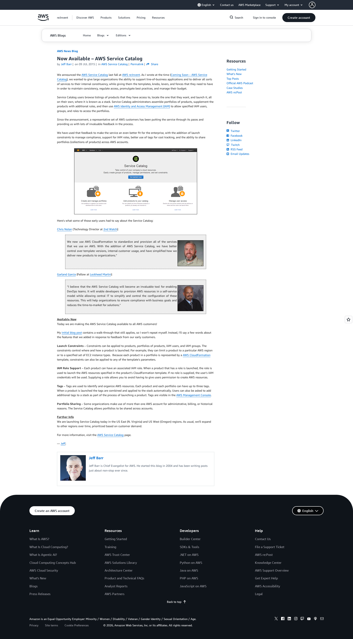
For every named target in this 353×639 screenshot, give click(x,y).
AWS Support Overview (272, 570)
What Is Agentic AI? (43, 555)
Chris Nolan (64, 229)
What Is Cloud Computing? (48, 547)
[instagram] (295, 619)
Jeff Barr (66, 64)
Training (110, 547)
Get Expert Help (266, 578)
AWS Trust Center (117, 555)
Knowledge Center (268, 563)
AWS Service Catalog (95, 74)
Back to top (174, 601)
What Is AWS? (39, 539)
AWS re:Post (234, 92)
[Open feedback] (348, 319)
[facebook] (282, 619)
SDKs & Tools (189, 547)
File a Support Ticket (269, 547)
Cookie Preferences (77, 625)
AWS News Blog (67, 51)
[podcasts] (315, 619)
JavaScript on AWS (193, 586)
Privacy (33, 625)
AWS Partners (114, 594)
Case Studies (235, 87)
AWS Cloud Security (43, 570)
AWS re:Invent (131, 74)
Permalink (137, 64)
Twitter (235, 131)
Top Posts (233, 78)
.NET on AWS (189, 555)
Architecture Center (119, 570)
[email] (322, 619)
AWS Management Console (193, 395)
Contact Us (263, 539)
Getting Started (236, 69)
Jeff (63, 443)
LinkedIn (235, 140)
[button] (85, 17)
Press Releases (39, 594)
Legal (259, 594)
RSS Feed (236, 149)
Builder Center (190, 539)
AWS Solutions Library (121, 563)
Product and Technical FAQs (124, 578)
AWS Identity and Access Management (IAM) (142, 106)
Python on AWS (191, 563)
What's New (234, 74)
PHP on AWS (189, 578)
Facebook (236, 135)
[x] (276, 619)
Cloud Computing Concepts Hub (52, 563)
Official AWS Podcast (240, 83)
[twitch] (302, 619)
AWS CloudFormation (196, 355)
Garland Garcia (66, 274)
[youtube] (309, 619)
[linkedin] (289, 619)
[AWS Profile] (312, 5)
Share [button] (154, 64)
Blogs (33, 586)
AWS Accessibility (267, 586)
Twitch (235, 144)
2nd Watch (110, 229)
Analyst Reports (116, 586)
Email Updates (239, 153)
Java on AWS (189, 570)
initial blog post (72, 332)
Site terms (51, 625)
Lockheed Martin (100, 274)
